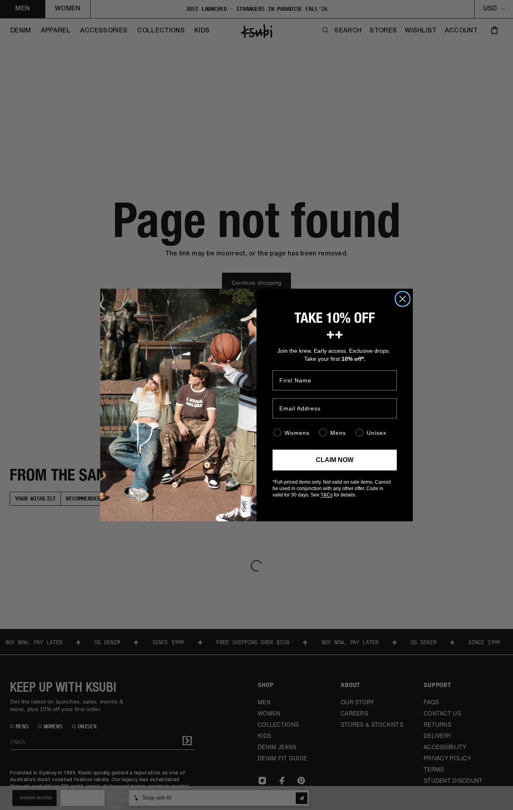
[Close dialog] (403, 299)
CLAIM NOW (334, 459)
